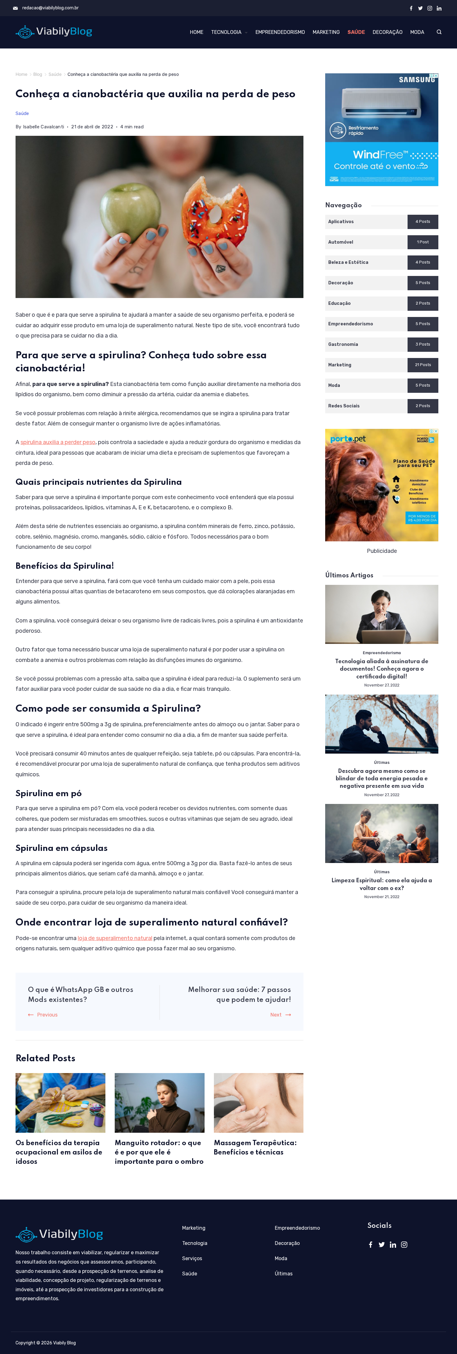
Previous (47, 1015)
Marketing (326, 32)
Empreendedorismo (280, 32)
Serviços (192, 1258)
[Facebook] (411, 8)
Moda (417, 32)
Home (196, 32)
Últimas (382, 762)
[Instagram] (429, 8)
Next (276, 1015)
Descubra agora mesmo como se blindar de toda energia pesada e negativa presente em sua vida (382, 779)
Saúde (356, 32)
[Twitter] (420, 8)
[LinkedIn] (439, 8)
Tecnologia (226, 32)
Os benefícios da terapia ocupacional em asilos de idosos (59, 1152)
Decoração (388, 32)
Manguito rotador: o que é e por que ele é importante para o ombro (159, 1152)
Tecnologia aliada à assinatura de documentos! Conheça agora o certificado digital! (381, 669)
